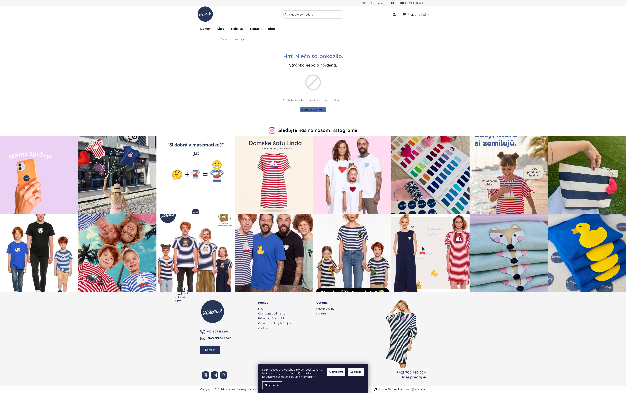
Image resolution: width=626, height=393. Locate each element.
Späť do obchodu (313, 109)
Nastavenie (272, 385)
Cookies (263, 328)
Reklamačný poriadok (271, 318)
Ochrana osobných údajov (274, 323)
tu (314, 376)
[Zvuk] (392, 3)
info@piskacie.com (219, 338)
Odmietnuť (336, 371)
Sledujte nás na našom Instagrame (317, 130)
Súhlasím (356, 371)
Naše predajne (325, 308)
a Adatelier (417, 389)
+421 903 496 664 (217, 331)
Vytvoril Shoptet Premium (393, 389)
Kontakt (210, 349)
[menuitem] (205, 28)
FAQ (260, 308)
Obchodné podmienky (271, 313)
